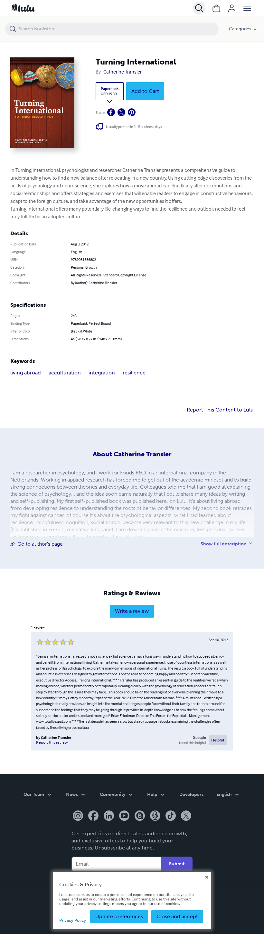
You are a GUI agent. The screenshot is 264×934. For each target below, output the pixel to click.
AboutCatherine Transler (132, 454)
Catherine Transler (122, 72)
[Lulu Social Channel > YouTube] (124, 816)
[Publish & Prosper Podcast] (155, 816)
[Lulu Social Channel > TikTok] (170, 816)
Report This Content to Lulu (220, 410)
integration (102, 373)
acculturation (65, 373)
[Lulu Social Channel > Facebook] (93, 816)
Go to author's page (40, 544)
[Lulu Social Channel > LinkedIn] (109, 816)
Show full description (224, 544)
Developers (191, 794)
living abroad (25, 373)
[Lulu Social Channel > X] (186, 816)
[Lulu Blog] (140, 816)
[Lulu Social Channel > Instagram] (78, 816)
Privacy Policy (72, 920)
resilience (134, 373)
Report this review (52, 742)
